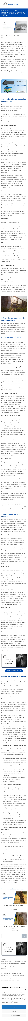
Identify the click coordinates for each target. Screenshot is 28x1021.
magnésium (6, 162)
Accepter (14, 1007)
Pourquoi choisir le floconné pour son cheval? (14, 927)
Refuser (14, 1011)
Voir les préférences (14, 1015)
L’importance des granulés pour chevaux (14, 906)
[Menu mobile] (26, 4)
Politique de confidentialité (17, 1018)
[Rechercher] (24, 936)
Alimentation (17, 35)
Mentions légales (7, 1018)
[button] (25, 990)
